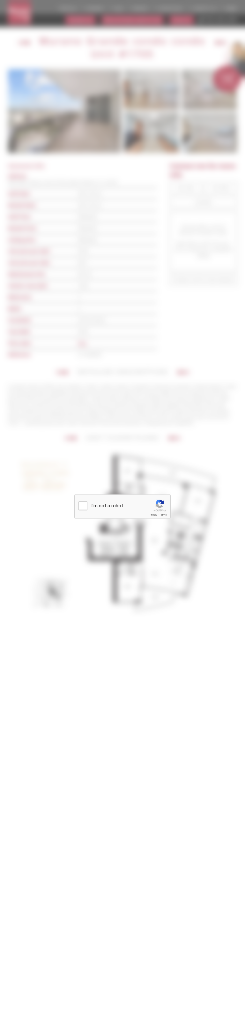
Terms (163, 514)
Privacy (153, 514)
